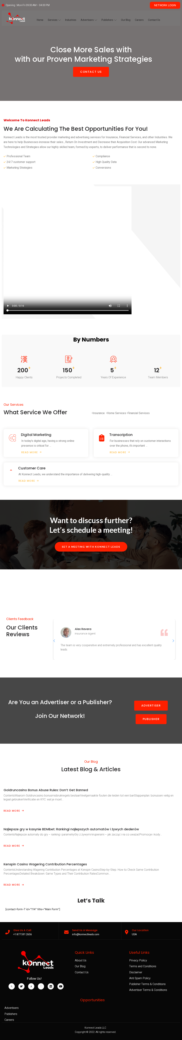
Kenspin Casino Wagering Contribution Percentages (45, 864)
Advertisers (87, 20)
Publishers (107, 20)
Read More (12, 811)
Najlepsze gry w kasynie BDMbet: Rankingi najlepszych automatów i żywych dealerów (71, 829)
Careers (139, 20)
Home (40, 20)
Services (52, 20)
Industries (70, 20)
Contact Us (154, 20)
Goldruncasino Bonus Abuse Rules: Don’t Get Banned (46, 790)
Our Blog (125, 20)
